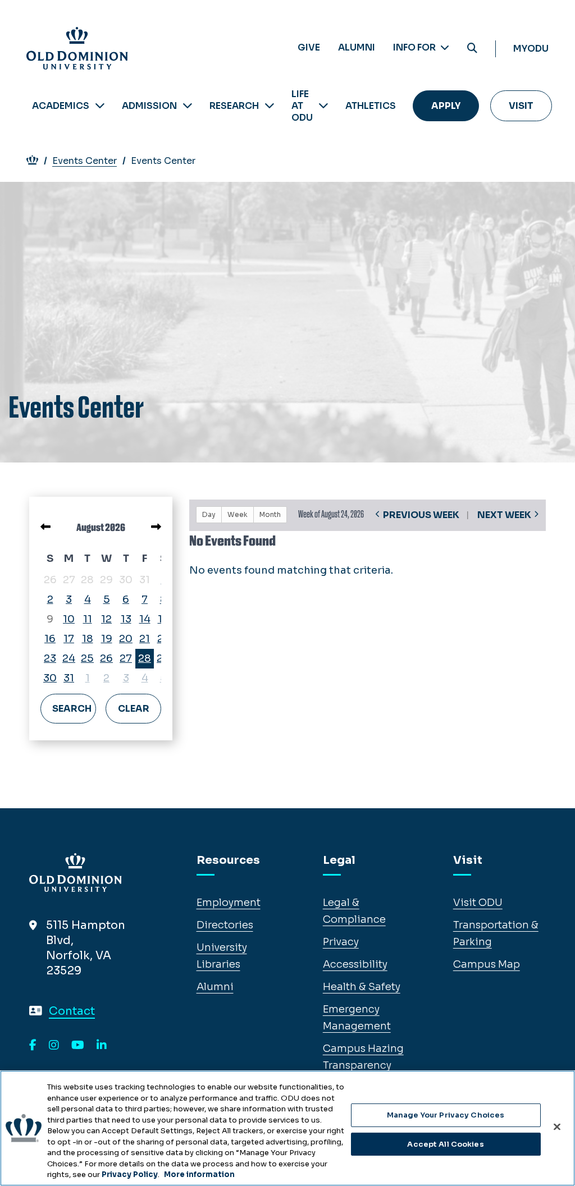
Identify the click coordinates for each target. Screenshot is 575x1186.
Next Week (504, 515)
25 (87, 658)
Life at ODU (302, 105)
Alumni (356, 47)
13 (126, 619)
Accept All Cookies (445, 1144)
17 (68, 639)
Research (234, 106)
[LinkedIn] (102, 1046)
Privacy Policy (130, 1174)
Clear (133, 709)
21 (144, 639)
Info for (415, 47)
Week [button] (237, 514)
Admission (149, 106)
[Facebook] (32, 1046)
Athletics (370, 106)
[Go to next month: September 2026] (156, 527)
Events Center (84, 161)
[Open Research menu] (269, 106)
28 (144, 658)
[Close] (557, 1127)
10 (69, 619)
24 (68, 658)
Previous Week (421, 515)
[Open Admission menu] (187, 106)
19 (106, 639)
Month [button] (270, 514)
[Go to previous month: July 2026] (45, 527)
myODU (531, 48)
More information (199, 1174)
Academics (60, 106)
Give (309, 47)
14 (144, 619)
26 (106, 658)
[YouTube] (77, 1046)
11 (87, 619)
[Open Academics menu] (100, 106)
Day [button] (209, 514)
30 (50, 678)
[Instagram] (54, 1046)
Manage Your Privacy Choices (446, 1115)
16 (50, 639)
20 (126, 639)
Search (72, 709)
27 (126, 658)
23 (50, 658)
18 (87, 639)
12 (106, 619)
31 (68, 678)
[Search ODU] (472, 48)
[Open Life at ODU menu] (323, 106)
